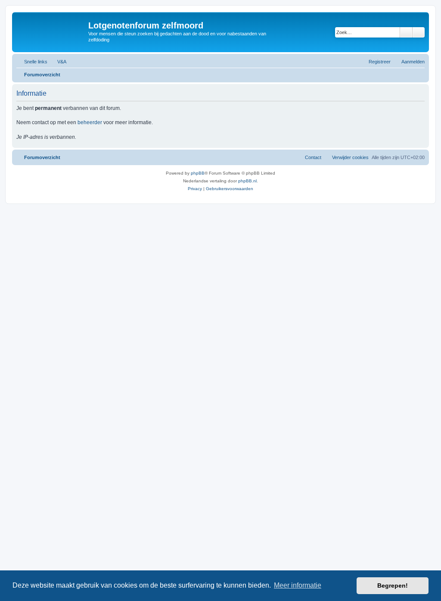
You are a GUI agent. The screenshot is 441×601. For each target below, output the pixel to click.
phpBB (198, 173)
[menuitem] (58, 61)
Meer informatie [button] (297, 585)
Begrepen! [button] (392, 585)
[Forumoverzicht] (51, 28)
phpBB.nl (247, 180)
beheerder (90, 122)
